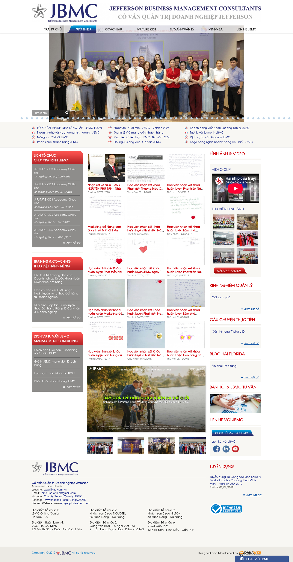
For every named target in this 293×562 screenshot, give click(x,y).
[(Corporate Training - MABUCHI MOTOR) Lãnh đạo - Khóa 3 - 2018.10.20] (247, 256)
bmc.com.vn (58, 489)
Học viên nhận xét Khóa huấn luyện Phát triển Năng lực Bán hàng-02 (186, 188)
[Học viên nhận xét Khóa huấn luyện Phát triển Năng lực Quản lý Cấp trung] (186, 251)
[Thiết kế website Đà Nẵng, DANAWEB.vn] (250, 553)
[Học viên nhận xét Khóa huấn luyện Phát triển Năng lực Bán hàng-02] (186, 167)
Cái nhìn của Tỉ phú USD (228, 331)
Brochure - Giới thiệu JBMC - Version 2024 (141, 127)
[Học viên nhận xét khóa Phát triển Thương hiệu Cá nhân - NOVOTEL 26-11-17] (146, 167)
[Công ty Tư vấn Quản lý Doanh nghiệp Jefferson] (146, 12)
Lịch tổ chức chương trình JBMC (51, 157)
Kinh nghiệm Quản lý (231, 285)
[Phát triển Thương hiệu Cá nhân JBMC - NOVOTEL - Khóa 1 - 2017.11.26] (223, 239)
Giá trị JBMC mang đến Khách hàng (138, 132)
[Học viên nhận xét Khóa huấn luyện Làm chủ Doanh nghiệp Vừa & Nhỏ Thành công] (186, 292)
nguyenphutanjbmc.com (75, 503)
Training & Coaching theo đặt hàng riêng (52, 263)
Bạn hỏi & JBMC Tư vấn (233, 386)
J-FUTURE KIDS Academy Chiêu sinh (55, 170)
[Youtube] (235, 448)
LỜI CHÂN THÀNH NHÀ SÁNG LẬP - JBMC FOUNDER (71, 127)
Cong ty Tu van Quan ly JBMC (63, 496)
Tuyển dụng (222, 466)
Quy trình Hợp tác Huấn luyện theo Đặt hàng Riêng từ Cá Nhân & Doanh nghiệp (57, 308)
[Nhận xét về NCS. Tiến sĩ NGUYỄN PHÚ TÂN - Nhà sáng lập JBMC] (106, 167)
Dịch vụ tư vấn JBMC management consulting (56, 338)
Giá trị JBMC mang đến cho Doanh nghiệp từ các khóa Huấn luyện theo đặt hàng (57, 278)
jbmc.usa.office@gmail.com (58, 493)
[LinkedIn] (226, 448)
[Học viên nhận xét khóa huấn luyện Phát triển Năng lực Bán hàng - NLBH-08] (146, 209)
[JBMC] (119, 470)
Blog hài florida (227, 353)
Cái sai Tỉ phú (221, 297)
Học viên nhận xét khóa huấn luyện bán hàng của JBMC (106, 354)
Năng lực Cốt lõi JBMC (52, 137)
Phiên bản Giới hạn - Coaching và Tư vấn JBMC (55, 351)
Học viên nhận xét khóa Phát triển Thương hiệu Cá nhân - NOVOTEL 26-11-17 (145, 188)
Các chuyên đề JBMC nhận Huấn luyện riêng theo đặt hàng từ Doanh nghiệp (56, 293)
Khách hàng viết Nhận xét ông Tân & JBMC (219, 127)
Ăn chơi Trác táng (224, 365)
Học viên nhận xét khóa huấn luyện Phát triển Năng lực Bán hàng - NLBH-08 (146, 230)
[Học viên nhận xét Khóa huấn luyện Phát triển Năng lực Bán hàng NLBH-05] (146, 292)
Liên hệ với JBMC (226, 419)
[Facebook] (216, 448)
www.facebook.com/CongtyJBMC (65, 499)
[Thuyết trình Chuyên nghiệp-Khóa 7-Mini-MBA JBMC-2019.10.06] (247, 222)
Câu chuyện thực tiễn (232, 319)
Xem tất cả (73, 242)
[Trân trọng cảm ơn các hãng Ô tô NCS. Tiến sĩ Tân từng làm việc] (247, 239)
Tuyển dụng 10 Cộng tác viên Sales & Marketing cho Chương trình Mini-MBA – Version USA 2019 (235, 480)
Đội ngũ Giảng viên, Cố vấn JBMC (137, 142)
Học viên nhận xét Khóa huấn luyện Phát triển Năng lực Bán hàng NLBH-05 (146, 313)
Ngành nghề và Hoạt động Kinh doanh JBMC (68, 132)
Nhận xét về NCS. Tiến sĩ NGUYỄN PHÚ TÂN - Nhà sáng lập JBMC (104, 188)
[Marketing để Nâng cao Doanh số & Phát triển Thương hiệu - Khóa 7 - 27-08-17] (106, 209)
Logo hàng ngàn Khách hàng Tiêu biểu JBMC (221, 142)
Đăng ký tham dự (229, 270)
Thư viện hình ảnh (228, 208)
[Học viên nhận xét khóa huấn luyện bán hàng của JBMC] (106, 334)
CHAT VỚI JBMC (257, 559)
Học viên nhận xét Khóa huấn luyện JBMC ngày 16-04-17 (145, 271)
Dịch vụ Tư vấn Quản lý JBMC (210, 137)
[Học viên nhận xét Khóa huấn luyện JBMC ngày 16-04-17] (146, 251)
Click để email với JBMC (231, 433)
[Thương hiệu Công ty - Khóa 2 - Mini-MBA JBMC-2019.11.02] (223, 256)
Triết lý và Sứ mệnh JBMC (207, 132)
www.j (47, 489)
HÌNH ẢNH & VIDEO (227, 153)
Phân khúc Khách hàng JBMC (57, 142)
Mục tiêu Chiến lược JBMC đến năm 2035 (142, 137)
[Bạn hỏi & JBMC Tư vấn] (235, 403)
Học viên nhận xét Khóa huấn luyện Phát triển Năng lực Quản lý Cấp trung (186, 271)
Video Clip (221, 169)
